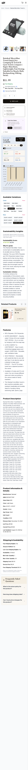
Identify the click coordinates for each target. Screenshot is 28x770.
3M (11, 145)
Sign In (9, 127)
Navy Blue (13, 211)
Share (6, 132)
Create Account (17, 127)
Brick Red (18, 206)
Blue (13, 206)
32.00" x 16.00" (8, 223)
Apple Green (7, 203)
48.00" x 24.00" (8, 220)
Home (2, 8)
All (21, 145)
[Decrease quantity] (5, 95)
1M (8, 145)
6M (15, 145)
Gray (5, 208)
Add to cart (15, 101)
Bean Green (6, 206)
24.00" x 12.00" (18, 220)
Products (7, 8)
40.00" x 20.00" (18, 223)
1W (5, 145)
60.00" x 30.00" (18, 217)
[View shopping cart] (22, 3)
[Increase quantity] (14, 95)
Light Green (11, 208)
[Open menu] (26, 3)
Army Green (15, 203)
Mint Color (6, 211)
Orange (20, 211)
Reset (23, 200)
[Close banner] (23, 120)
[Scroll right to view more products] (25, 304)
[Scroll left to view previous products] (21, 304)
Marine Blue (19, 208)
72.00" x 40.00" (8, 217)
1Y (18, 145)
